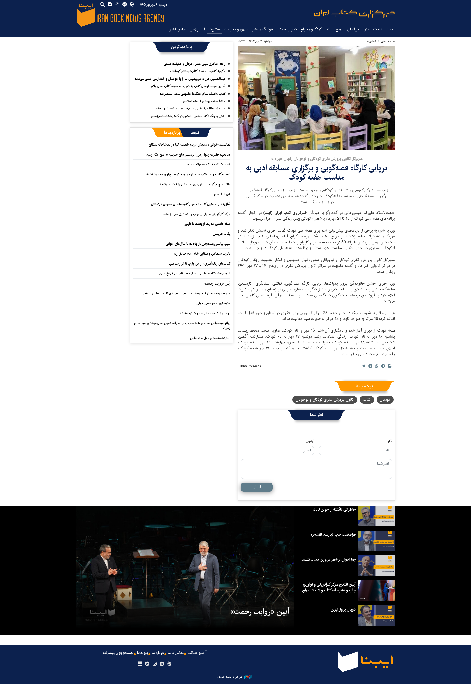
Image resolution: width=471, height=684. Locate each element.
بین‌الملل (353, 29)
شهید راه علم (222, 194)
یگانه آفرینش (221, 234)
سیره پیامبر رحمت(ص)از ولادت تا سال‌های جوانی (198, 243)
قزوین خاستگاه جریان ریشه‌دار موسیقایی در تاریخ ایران (194, 273)
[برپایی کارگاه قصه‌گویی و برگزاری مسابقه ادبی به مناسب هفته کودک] (316, 98)
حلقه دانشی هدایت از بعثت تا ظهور (207, 224)
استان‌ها (214, 29)
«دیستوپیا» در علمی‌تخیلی (213, 303)
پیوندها (142, 653)
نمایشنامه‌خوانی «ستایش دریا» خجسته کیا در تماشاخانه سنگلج (189, 144)
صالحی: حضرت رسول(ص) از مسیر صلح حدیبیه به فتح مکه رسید (188, 154)
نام (390, 441)
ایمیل (310, 441)
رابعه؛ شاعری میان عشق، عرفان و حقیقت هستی (194, 64)
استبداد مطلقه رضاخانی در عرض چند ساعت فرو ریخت (190, 108)
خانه (390, 29)
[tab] (194, 132)
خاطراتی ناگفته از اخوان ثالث (334, 509)
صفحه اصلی (388, 41)
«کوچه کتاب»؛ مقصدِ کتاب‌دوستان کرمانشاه (197, 71)
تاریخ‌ (339, 29)
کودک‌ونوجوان (311, 29)
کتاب (367, 399)
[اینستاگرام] (154, 664)
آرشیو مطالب (197, 653)
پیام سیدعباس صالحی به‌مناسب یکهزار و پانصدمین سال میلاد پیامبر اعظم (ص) (182, 325)
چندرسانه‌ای (177, 29)
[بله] (147, 664)
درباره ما (158, 653)
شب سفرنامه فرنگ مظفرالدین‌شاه (208, 164)
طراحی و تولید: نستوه (229, 677)
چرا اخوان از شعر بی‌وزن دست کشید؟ (328, 559)
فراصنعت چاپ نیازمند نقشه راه (333, 534)
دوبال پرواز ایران (343, 609)
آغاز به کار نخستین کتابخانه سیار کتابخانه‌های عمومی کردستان (190, 204)
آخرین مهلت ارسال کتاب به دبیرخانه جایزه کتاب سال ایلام (188, 86)
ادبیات (378, 29)
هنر (366, 29)
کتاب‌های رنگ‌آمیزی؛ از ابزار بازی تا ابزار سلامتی (199, 263)
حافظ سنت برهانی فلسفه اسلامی (204, 101)
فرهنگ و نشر (262, 29)
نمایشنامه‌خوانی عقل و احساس (210, 338)
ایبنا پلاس (197, 29)
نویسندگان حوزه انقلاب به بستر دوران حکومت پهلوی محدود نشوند (187, 174)
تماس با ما (176, 653)
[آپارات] (169, 664)
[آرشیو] (140, 664)
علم (328, 29)
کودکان (385, 399)
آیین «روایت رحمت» (217, 283)
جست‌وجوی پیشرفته (118, 653)
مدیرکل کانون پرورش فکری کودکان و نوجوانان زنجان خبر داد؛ (317, 158)
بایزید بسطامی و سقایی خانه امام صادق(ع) (202, 253)
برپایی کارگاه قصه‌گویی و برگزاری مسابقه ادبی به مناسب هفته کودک (316, 173)
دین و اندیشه (287, 29)
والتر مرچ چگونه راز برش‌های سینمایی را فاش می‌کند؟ (194, 184)
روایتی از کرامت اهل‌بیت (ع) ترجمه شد (204, 313)
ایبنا (354, 13)
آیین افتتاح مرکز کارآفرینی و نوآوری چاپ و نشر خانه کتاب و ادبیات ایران (329, 587)
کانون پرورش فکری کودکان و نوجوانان (325, 399)
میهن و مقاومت (236, 29)
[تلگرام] (162, 664)
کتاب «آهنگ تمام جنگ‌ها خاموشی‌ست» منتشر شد (192, 93)
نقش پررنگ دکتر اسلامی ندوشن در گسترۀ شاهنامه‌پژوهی (188, 116)
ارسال (257, 487)
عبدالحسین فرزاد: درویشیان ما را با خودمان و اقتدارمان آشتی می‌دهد (179, 79)
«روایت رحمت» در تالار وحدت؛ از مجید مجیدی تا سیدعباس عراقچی (186, 293)
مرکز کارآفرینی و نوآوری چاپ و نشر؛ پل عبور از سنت (196, 214)
